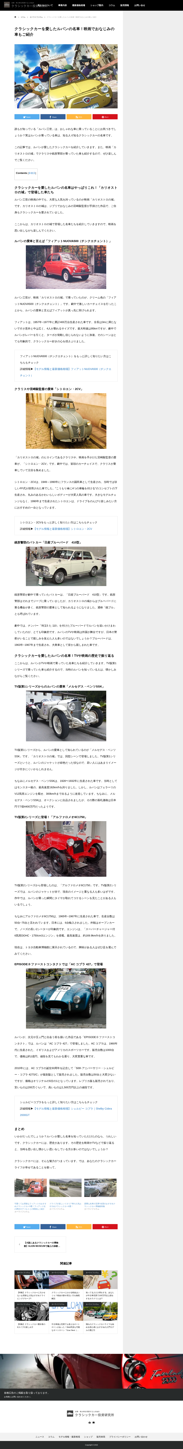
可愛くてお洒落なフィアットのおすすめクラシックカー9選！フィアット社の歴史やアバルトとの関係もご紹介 (30, 1206)
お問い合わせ (141, 1437)
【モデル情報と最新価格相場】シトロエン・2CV (62, 528)
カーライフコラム (23, 1273)
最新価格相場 (78, 5)
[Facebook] (90, 1422)
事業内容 (62, 5)
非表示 (32, 173)
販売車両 (101, 1437)
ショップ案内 (96, 5)
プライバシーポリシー (120, 1437)
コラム (112, 5)
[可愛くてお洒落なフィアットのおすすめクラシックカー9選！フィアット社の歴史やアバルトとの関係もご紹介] (30, 1188)
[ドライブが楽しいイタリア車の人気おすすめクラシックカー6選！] (65, 1188)
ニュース (40, 1437)
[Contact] (94, 1422)
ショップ (88, 1437)
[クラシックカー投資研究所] (26, 5)
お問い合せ (139, 5)
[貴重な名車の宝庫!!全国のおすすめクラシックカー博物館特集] (100, 1188)
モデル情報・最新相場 (69, 1437)
